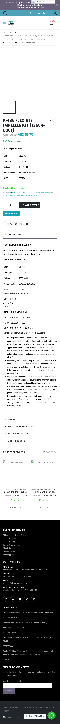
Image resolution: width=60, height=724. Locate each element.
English (40, 2)
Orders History (9, 542)
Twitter (10, 223)
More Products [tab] (16, 440)
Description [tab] (14, 234)
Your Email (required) (12, 681)
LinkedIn (16, 223)
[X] (35, 13)
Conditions (15, 545)
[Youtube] (39, 13)
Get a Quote (11, 213)
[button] (5, 13)
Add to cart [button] (32, 507)
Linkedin (34, 599)
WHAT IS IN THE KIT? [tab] (18, 433)
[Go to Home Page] (4, 32)
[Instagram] (44, 13)
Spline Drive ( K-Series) (24, 195)
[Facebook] (30, 13)
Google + (21, 223)
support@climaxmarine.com (15, 583)
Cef (13, 192)
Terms (5, 545)
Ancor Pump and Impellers (29, 489)
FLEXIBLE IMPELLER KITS (25, 192)
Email (27, 223)
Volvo (35, 195)
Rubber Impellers (9, 195)
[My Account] (54, 13)
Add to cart (32, 205)
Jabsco (38, 192)
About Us (7, 548)
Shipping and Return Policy (14, 535)
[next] (55, 120)
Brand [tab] (11, 419)
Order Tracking (9, 538)
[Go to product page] (31, 473)
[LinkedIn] (48, 13)
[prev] (51, 120)
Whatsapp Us (8, 555)
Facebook (5, 223)
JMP (43, 192)
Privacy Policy (9, 551)
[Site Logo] (13, 23)
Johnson (49, 192)
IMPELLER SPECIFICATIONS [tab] (21, 426)
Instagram (27, 599)
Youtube (20, 599)
